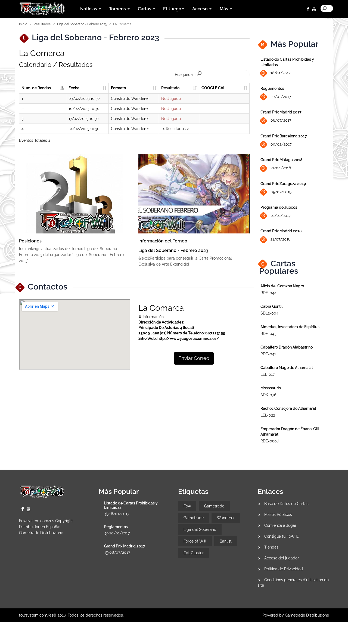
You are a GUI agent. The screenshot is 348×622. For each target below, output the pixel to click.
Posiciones (30, 241)
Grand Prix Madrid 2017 (281, 112)
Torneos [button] (118, 8)
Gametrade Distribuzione (41, 533)
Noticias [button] (89, 8)
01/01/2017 (281, 215)
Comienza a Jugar (280, 525)
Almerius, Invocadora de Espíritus (289, 327)
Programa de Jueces (278, 207)
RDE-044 (268, 293)
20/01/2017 (281, 96)
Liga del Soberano (200, 529)
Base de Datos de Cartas (286, 503)
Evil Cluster (194, 553)
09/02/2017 (281, 144)
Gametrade (214, 506)
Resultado (170, 88)
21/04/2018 (281, 168)
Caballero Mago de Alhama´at (286, 367)
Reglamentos (272, 88)
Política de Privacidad (283, 569)
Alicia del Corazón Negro (282, 286)
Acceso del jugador (281, 558)
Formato (118, 88)
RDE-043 (268, 333)
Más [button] (224, 8)
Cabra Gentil (271, 306)
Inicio (23, 24)
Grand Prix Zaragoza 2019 (283, 183)
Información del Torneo (162, 241)
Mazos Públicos (278, 514)
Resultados (42, 24)
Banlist (226, 541)
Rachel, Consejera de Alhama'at (288, 408)
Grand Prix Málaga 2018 (281, 160)
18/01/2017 (280, 73)
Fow (187, 506)
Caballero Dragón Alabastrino (286, 347)
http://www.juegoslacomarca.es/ (188, 338)
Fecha (74, 88)
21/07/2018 (280, 239)
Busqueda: (184, 74)
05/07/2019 (281, 192)
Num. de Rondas (36, 88)
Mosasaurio (270, 388)
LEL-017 (267, 374)
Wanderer (226, 518)
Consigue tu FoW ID (281, 536)
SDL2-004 (269, 313)
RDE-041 (268, 354)
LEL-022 (267, 415)
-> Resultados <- (175, 129)
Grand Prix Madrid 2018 (281, 231)
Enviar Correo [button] (193, 358)
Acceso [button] (200, 8)
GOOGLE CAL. (213, 88)
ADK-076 (268, 395)
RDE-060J (269, 441)
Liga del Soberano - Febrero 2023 (82, 24)
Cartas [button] (145, 8)
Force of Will (195, 541)
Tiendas (271, 547)
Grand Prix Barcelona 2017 (283, 136)
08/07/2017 (281, 120)
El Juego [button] (172, 8)
